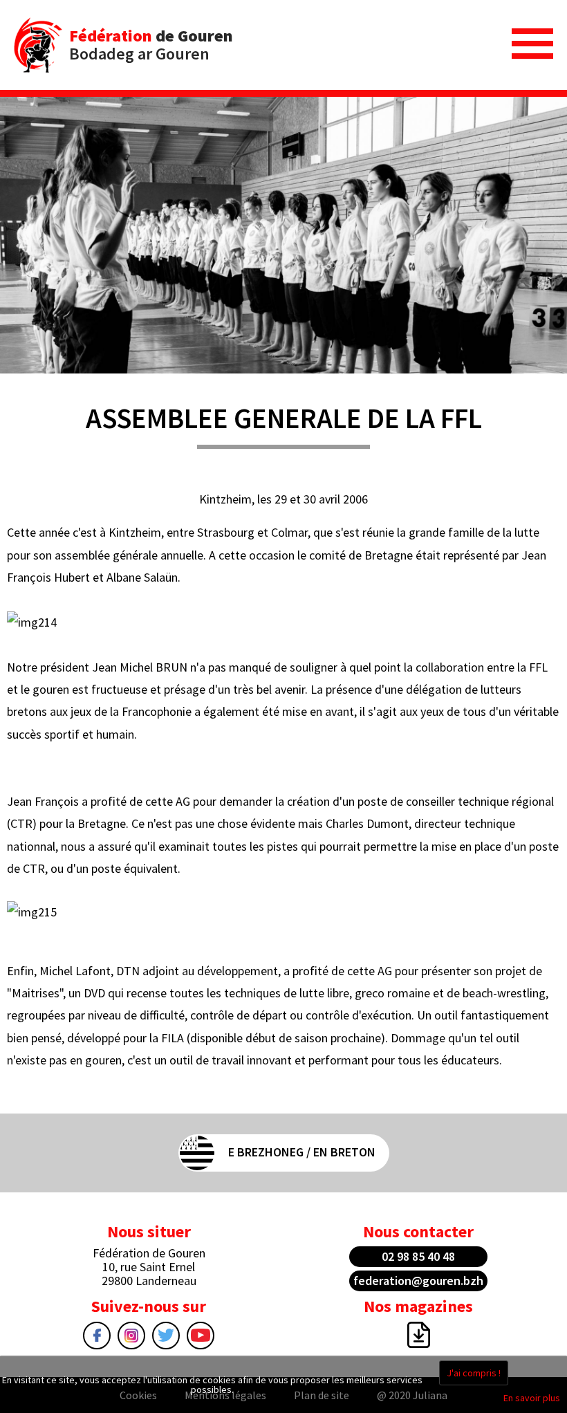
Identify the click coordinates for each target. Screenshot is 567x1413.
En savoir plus (531, 1398)
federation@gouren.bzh (418, 1281)
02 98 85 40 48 (418, 1256)
